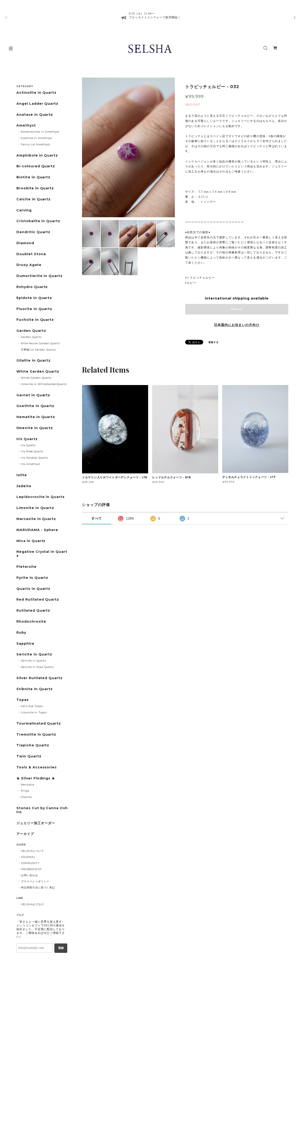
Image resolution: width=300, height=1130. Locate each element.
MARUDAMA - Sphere (37, 530)
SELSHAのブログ (32, 904)
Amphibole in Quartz (37, 155)
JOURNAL (28, 857)
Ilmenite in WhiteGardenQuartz (44, 384)
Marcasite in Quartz (36, 519)
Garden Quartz (31, 331)
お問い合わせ (29, 875)
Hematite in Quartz (35, 417)
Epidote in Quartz (34, 298)
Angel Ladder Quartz (37, 104)
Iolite (21, 475)
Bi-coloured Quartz (35, 166)
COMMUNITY (30, 863)
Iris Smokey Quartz (34, 457)
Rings (25, 790)
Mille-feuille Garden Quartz (40, 343)
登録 (61, 948)
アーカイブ (25, 834)
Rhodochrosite (31, 622)
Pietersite (26, 567)
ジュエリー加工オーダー (35, 823)
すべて (96, 518)
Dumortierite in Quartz (39, 276)
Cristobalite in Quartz (38, 221)
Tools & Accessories (36, 767)
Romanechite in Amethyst (40, 131)
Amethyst (26, 125)
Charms (26, 797)
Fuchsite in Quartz (35, 320)
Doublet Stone (31, 254)
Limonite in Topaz (34, 712)
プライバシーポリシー (35, 881)
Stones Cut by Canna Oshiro (42, 810)
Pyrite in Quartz (32, 578)
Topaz (22, 700)
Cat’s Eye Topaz (32, 706)
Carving (24, 210)
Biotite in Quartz (33, 177)
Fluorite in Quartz (34, 309)
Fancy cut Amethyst (35, 144)
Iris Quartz (27, 439)
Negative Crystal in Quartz (41, 554)
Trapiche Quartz (32, 745)
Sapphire (25, 644)
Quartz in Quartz (33, 589)
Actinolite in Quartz (36, 93)
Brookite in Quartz (35, 188)
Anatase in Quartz (34, 115)
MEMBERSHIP (31, 869)
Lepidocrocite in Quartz (40, 497)
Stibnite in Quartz (34, 689)
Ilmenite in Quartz (34, 428)
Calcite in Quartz (33, 199)
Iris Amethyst (30, 464)
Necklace (27, 784)
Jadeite (23, 486)
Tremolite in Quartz (36, 735)
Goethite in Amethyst (36, 138)
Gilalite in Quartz (33, 361)
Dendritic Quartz (33, 232)
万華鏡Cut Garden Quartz (38, 349)
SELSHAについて (32, 851)
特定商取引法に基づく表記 (38, 887)
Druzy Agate (28, 265)
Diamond (25, 243)
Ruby (21, 633)
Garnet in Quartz (33, 395)
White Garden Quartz (37, 372)
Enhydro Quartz (32, 287)
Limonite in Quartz (35, 508)
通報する (213, 342)
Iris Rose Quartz (32, 451)
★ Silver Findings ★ (35, 778)
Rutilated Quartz (33, 611)
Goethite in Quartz (35, 406)
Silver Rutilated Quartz (39, 678)
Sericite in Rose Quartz (37, 667)
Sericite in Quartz (34, 654)
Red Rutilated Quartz (37, 600)
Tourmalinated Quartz (38, 724)
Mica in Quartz (30, 541)
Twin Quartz (28, 756)
